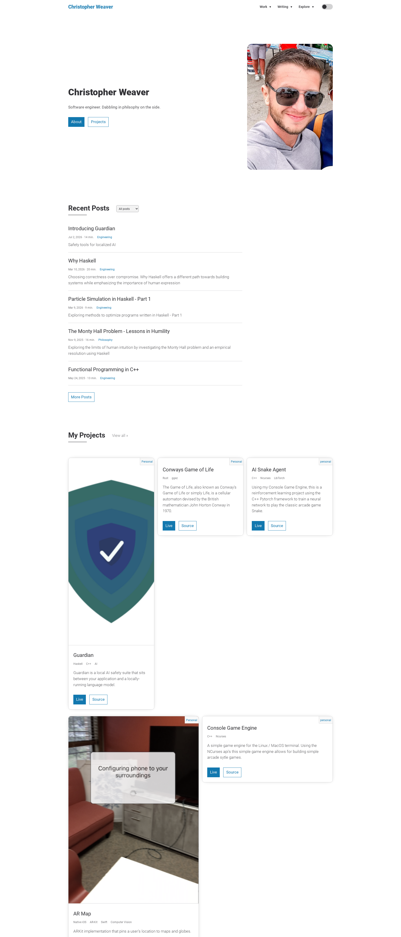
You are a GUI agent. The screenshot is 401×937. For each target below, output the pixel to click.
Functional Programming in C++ (103, 369)
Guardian (83, 655)
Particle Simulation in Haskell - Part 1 (109, 299)
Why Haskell (82, 261)
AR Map (82, 914)
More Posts (81, 397)
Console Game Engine (232, 728)
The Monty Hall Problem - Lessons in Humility (119, 331)
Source (98, 699)
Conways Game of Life (188, 470)
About (76, 122)
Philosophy (105, 340)
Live (79, 699)
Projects (98, 122)
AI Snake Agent (269, 470)
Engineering (104, 237)
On (324, 6)
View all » (120, 435)
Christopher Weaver (90, 7)
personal (325, 461)
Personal (147, 461)
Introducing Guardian (91, 228)
